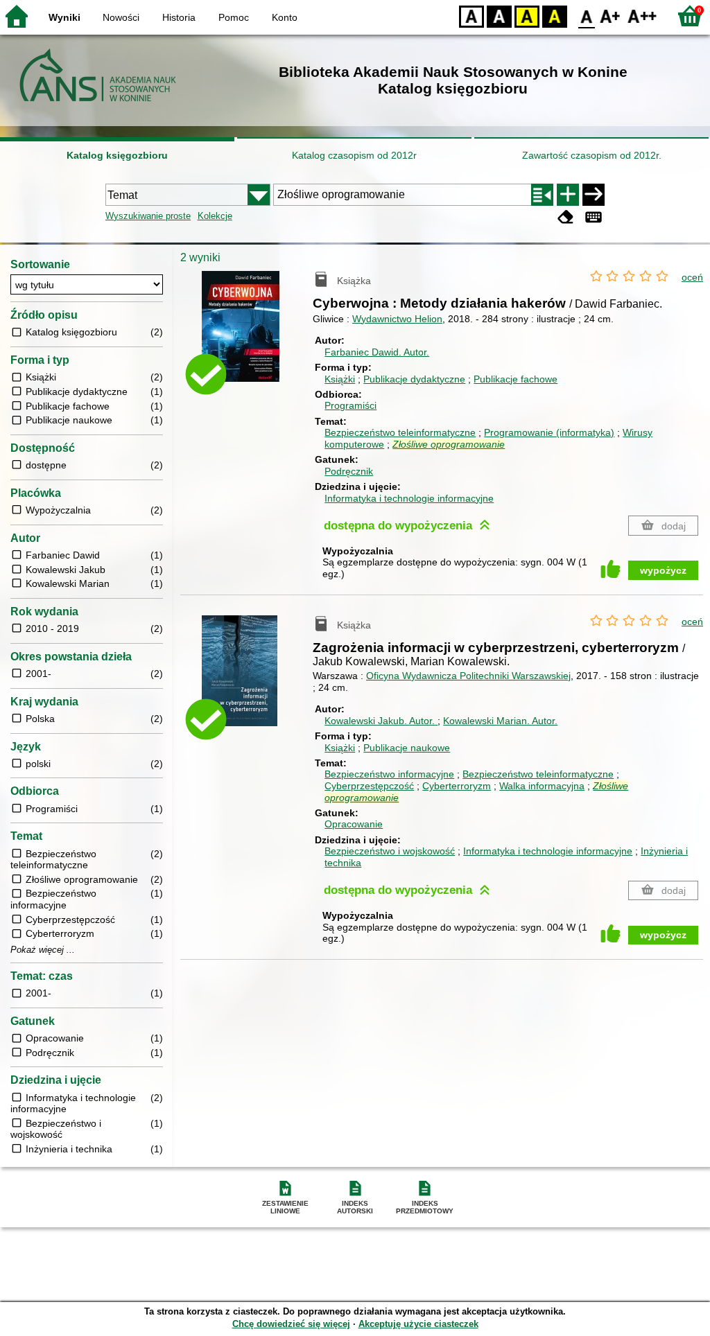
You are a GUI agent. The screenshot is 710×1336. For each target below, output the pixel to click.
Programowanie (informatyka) (549, 432)
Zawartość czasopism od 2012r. (591, 155)
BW (499, 15)
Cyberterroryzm (456, 785)
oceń (692, 277)
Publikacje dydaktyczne (414, 379)
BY (554, 15)
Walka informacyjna (542, 785)
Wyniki (64, 17)
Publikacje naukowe (406, 747)
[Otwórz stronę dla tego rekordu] (257, 336)
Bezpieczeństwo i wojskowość (389, 850)
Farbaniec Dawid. (376, 352)
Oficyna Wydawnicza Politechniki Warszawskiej (468, 675)
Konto (284, 17)
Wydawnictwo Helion (397, 318)
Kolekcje (215, 216)
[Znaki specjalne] (593, 217)
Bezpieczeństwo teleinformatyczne (400, 432)
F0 (587, 15)
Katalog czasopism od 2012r (354, 155)
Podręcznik (348, 471)
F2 (642, 15)
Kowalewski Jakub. (379, 720)
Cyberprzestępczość (369, 785)
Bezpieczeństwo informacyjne (389, 774)
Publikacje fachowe (515, 379)
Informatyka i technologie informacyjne (409, 498)
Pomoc (233, 17)
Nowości (121, 17)
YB (527, 15)
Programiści (350, 405)
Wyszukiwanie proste (148, 216)
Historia (179, 17)
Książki (339, 379)
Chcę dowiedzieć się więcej (291, 1324)
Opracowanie (353, 823)
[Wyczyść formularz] (566, 217)
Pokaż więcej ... (42, 950)
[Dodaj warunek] (568, 195)
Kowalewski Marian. (500, 720)
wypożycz (663, 570)
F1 (610, 15)
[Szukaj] (593, 195)
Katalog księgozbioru (117, 155)
